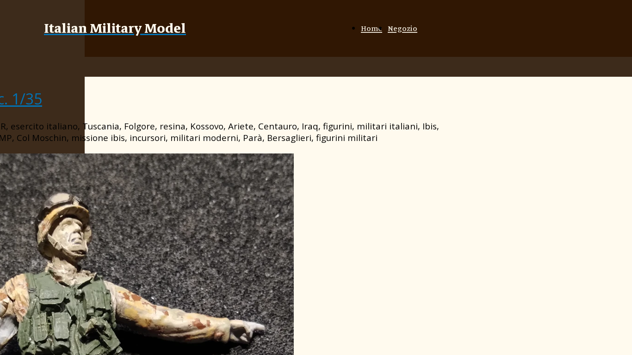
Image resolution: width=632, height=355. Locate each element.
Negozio (402, 29)
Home (371, 29)
